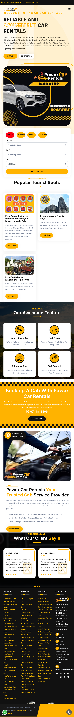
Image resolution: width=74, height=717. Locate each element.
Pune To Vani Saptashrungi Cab (44, 600)
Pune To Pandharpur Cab (27, 641)
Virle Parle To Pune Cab (44, 674)
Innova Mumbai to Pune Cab (44, 680)
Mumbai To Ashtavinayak (7, 616)
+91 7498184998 (9, 2)
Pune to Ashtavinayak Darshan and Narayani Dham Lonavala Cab (16, 218)
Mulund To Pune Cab (45, 632)
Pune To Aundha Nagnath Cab (8, 655)
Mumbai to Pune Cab (10, 621)
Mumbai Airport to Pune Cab (9, 611)
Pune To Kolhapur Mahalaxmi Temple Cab (17, 278)
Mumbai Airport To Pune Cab (44, 650)
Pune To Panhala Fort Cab (26, 647)
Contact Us (25, 56)
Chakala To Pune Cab (45, 610)
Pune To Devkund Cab (9, 672)
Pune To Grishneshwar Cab (9, 685)
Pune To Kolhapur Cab (27, 600)
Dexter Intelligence (19, 710)
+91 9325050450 (60, 642)
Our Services (14, 529)
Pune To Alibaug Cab (10, 646)
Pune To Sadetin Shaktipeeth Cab (26, 669)
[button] (35, 587)
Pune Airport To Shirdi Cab (8, 636)
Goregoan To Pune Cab (44, 614)
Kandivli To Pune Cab (43, 625)
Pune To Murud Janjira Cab (26, 633)
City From (9, 141)
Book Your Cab (36, 419)
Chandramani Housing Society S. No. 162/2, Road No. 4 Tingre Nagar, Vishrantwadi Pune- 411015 (62, 655)
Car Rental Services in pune (10, 605)
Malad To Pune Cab (44, 635)
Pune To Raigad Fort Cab (27, 658)
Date (7, 159)
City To (8, 150)
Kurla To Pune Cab (44, 629)
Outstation (21, 135)
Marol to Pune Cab (44, 654)
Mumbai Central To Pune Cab (44, 658)
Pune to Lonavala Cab (26, 605)
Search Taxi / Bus (37, 171)
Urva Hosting (7, 713)
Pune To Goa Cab (9, 681)
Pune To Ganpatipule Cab (10, 677)
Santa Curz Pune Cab (45, 670)
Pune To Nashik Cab (27, 637)
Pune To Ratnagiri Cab (27, 663)
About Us (9, 56)
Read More (12, 246)
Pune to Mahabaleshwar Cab (27, 611)
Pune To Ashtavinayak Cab (9, 650)
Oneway (10, 135)
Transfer (43, 135)
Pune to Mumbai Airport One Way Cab (10, 625)
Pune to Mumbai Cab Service (28, 627)
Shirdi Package (43, 637)
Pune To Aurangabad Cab (10, 661)
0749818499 (39, 411)
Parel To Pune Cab (44, 668)
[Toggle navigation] (69, 9)
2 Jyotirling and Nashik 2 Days (53, 217)
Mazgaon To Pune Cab (44, 644)
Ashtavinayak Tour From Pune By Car (9, 600)
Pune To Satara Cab (27, 673)
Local (31, 135)
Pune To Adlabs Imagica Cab (8, 641)
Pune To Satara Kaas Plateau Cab (28, 677)
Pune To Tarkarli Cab (27, 684)
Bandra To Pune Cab (45, 604)
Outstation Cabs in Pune (9, 630)
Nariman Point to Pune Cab (43, 663)
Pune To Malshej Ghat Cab (26, 616)
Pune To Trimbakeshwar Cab (27, 688)
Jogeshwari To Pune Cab (45, 619)
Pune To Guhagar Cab (9, 691)
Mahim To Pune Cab (45, 640)
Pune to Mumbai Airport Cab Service (27, 622)
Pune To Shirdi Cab (27, 681)
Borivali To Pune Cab (45, 607)
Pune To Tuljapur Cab (28, 693)
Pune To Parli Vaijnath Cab (25, 652)
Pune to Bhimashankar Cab (9, 666)
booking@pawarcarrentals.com (27, 2)
